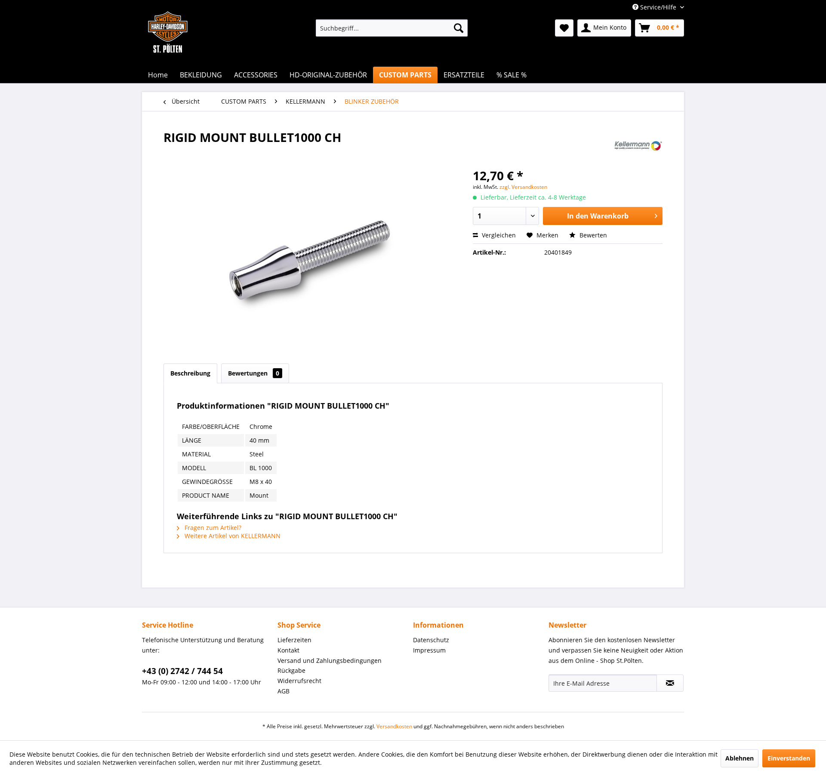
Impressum (429, 650)
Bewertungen (253, 373)
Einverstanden (788, 758)
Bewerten (592, 235)
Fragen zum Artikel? (212, 527)
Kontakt (288, 650)
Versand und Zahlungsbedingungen (329, 660)
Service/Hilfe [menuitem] (658, 7)
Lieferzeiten (294, 640)
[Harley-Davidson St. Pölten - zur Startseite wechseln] (167, 49)
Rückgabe (291, 670)
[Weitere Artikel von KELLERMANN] (637, 146)
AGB (283, 691)
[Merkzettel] (564, 28)
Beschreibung (190, 373)
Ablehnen (739, 758)
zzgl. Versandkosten (523, 187)
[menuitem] (392, 28)
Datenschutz (431, 640)
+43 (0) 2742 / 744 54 (182, 671)
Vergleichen (498, 235)
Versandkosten (394, 726)
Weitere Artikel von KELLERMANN (231, 536)
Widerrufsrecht (299, 681)
